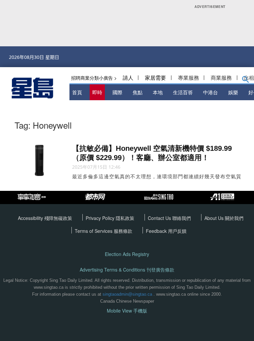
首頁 (77, 92)
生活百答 (183, 92)
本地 (158, 92)
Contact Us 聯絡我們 (169, 218)
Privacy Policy (101, 218)
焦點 (138, 92)
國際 (117, 92)
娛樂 (233, 92)
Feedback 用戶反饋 (166, 231)
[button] (245, 80)
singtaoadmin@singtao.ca (127, 294)
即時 (97, 92)
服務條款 (123, 231)
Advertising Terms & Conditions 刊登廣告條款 (127, 270)
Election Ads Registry (127, 254)
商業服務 (221, 77)
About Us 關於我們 (223, 218)
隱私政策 (125, 218)
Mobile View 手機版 (127, 311)
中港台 (210, 92)
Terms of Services (94, 231)
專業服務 (188, 77)
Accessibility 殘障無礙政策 (45, 218)
